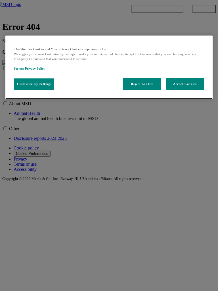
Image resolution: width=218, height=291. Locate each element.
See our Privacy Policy (29, 68)
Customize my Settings (34, 84)
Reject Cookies (142, 84)
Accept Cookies (184, 84)
